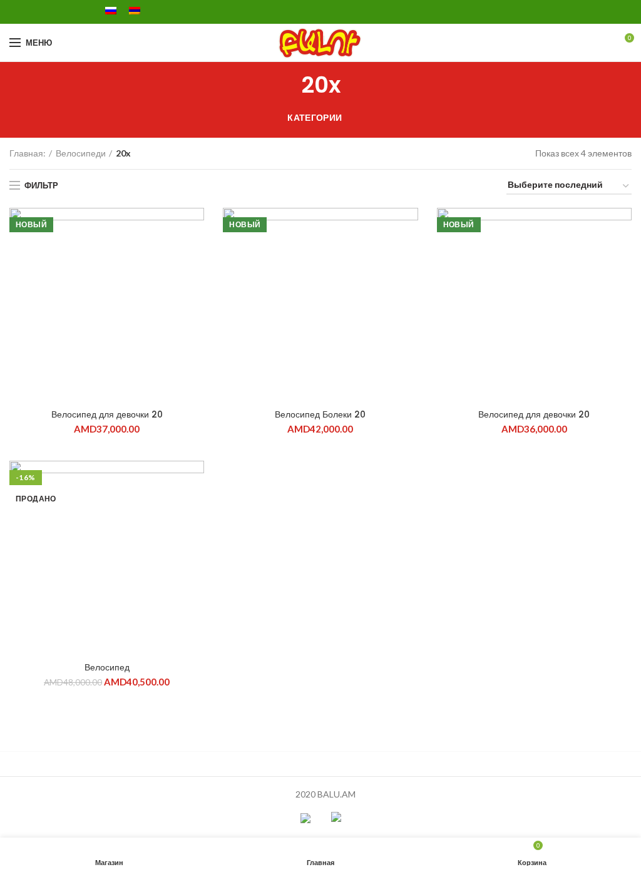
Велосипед (107, 667)
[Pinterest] (45, 11)
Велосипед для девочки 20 (107, 414)
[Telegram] (74, 11)
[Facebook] (16, 11)
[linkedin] (60, 11)
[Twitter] (31, 11)
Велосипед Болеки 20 (320, 414)
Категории (314, 117)
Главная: (27, 153)
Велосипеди (81, 153)
